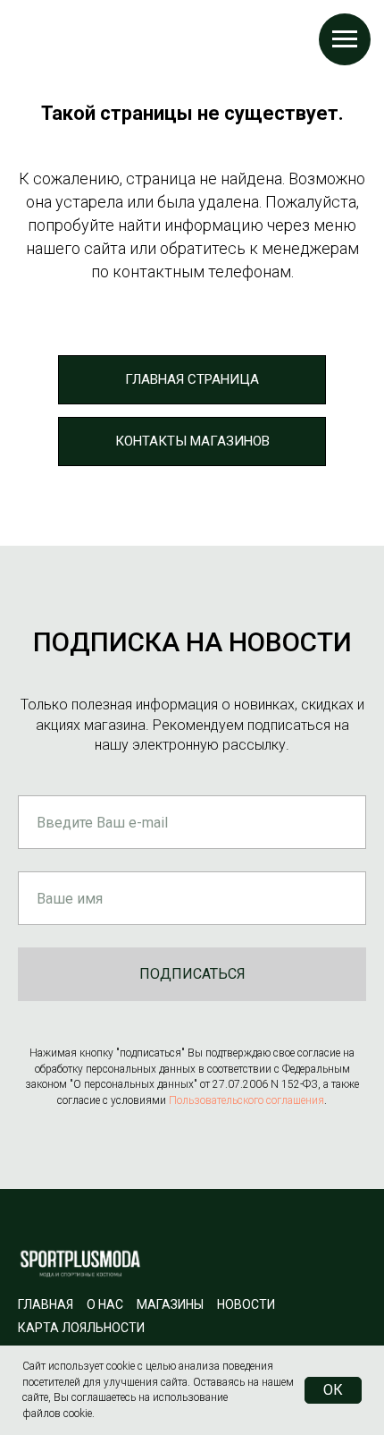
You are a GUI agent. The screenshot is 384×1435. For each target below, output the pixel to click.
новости (246, 1304)
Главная (45, 1304)
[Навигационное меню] (344, 39)
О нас (105, 1304)
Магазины (170, 1304)
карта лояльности (81, 1327)
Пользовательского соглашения (246, 1100)
